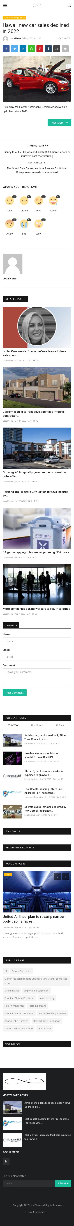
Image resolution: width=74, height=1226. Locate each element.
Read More (58, 122)
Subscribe (63, 1183)
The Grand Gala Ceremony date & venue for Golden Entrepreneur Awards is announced (37, 170)
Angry (9, 233)
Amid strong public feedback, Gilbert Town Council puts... (45, 737)
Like (10, 210)
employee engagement (36, 990)
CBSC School (44, 1028)
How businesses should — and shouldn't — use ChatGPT (42, 755)
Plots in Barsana (38, 1005)
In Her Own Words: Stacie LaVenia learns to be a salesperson (34, 353)
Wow (38, 233)
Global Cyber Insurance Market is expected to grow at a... (43, 773)
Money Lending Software (52, 1013)
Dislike (24, 210)
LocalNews (15, 38)
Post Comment (15, 692)
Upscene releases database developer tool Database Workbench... (34, 918)
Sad (24, 233)
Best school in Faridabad (46, 1021)
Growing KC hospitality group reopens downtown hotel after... (35, 474)
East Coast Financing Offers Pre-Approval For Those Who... (43, 791)
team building (47, 998)
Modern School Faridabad (18, 1028)
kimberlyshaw (31, 779)
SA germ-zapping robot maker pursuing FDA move (36, 552)
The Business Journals (14, 17)
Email (6, 649)
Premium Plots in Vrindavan (19, 998)
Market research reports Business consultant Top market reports (35, 981)
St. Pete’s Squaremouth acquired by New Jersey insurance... (45, 808)
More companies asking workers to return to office (36, 608)
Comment (9, 665)
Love (38, 210)
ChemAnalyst (11, 990)
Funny (53, 210)
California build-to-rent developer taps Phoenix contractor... (33, 413)
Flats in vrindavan (14, 1005)
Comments (10, 625)
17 (5, 971)
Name (6, 634)
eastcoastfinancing (33, 797)
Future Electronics (21, 971)
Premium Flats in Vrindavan (19, 1013)
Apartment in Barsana (16, 1021)
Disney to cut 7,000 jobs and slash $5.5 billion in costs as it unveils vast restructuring (37, 154)
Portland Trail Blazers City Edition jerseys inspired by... (35, 494)
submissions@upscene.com (16, 927)
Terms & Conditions (35, 1212)
